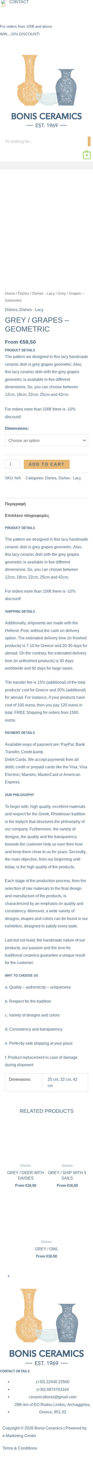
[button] (4, 4)
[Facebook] (6, 14)
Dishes (23, 293)
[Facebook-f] (8, 1463)
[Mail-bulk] (33, 14)
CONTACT (19, 2)
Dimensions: (17, 428)
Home (10, 293)
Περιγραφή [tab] (15, 504)
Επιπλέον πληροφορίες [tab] (27, 515)
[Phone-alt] (19, 14)
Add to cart (47, 464)
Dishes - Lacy (43, 293)
